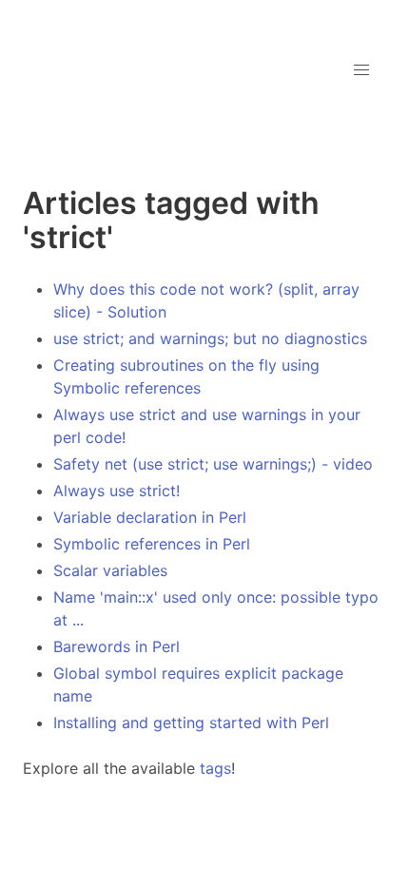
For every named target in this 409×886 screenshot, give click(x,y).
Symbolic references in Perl (151, 543)
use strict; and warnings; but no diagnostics (210, 338)
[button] (361, 70)
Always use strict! (116, 490)
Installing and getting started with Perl (191, 722)
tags (215, 768)
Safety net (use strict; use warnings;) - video (213, 463)
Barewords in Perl (116, 646)
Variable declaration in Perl (149, 517)
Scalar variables (110, 570)
